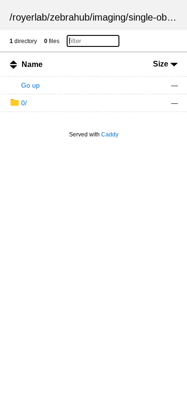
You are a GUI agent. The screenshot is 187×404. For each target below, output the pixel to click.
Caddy (109, 134)
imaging (109, 17)
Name (32, 64)
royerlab (29, 17)
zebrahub (70, 17)
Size (161, 64)
